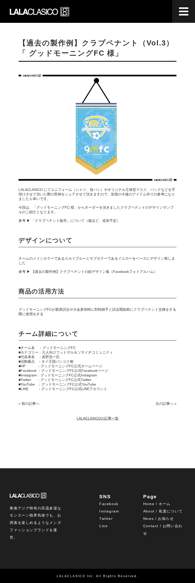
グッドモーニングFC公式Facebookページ (74, 371)
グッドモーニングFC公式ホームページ (71, 366)
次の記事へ (164, 404)
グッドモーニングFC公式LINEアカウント (74, 389)
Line (103, 526)
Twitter (106, 519)
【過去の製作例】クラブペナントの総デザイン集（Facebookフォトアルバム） (94, 272)
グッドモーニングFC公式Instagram (68, 375)
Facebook (109, 504)
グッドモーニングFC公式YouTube (68, 384)
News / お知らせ (158, 519)
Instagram (109, 511)
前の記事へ (30, 404)
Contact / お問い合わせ (163, 529)
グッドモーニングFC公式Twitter (65, 380)
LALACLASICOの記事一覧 (98, 418)
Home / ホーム (157, 504)
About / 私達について (163, 511)
